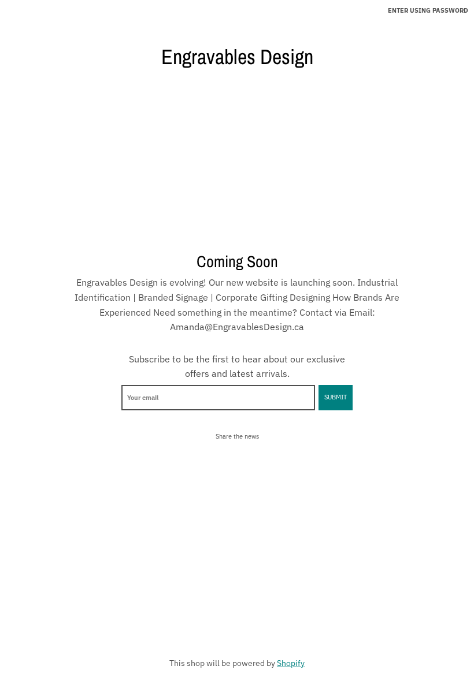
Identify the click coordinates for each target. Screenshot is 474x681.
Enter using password (428, 10)
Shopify (291, 663)
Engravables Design (237, 56)
